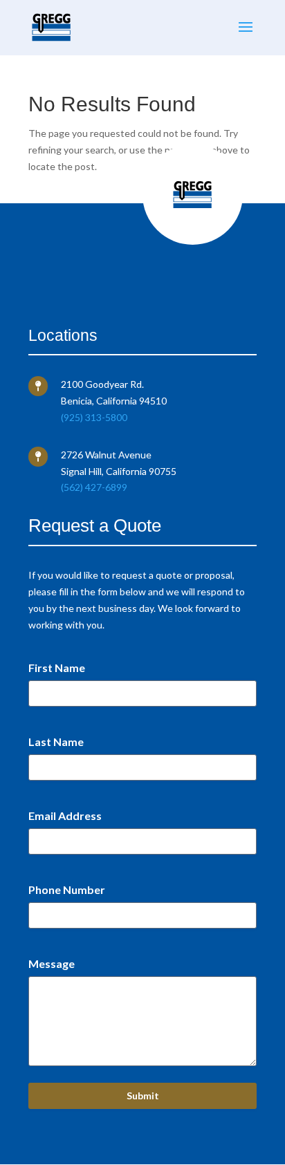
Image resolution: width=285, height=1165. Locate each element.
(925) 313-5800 (94, 417)
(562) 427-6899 (94, 487)
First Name (56, 667)
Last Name (56, 741)
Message (51, 963)
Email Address (65, 815)
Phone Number (66, 889)
